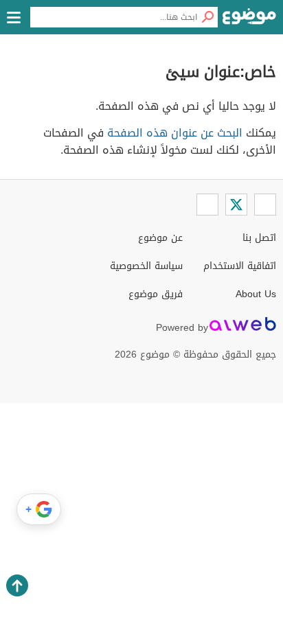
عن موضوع (160, 238)
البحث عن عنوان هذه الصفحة (174, 132)
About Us (256, 294)
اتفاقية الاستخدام (239, 266)
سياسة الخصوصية (146, 266)
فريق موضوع (155, 294)
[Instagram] (207, 205)
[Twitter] (236, 205)
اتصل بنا (259, 238)
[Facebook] (265, 205)
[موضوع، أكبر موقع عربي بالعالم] (249, 20)
